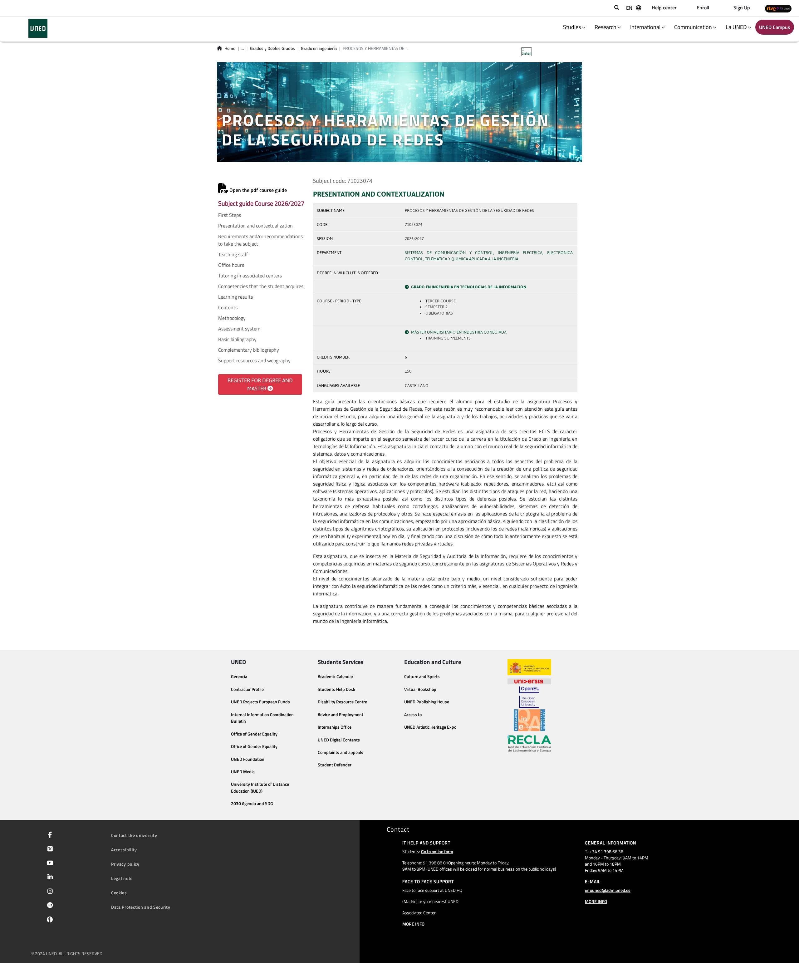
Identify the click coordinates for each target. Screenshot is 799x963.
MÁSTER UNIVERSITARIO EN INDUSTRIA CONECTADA (459, 332)
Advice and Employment (340, 714)
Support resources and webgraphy (254, 360)
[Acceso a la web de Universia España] (529, 680)
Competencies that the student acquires (260, 286)
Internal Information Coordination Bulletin (262, 718)
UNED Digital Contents (339, 739)
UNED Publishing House (426, 701)
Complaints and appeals (340, 752)
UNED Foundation (247, 759)
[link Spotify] (49, 906)
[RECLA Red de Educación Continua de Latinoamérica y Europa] (529, 743)
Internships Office (334, 727)
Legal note (122, 878)
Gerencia (239, 676)
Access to (413, 714)
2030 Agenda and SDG (252, 803)
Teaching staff (233, 254)
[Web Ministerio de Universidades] (529, 667)
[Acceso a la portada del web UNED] (37, 28)
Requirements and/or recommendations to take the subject (260, 239)
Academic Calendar (335, 676)
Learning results (235, 297)
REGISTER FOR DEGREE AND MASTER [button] (260, 384)
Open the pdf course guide (257, 190)
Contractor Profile (247, 689)
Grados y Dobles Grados (272, 48)
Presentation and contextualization (255, 225)
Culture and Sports (422, 676)
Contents (228, 307)
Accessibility (124, 849)
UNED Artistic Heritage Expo (430, 727)
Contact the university (134, 835)
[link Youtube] (49, 863)
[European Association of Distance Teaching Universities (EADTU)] (529, 720)
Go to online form (437, 851)
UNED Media (243, 771)
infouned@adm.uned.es (607, 890)
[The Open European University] (529, 697)
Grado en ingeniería (319, 48)
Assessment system (239, 328)
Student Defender (334, 764)
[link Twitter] (48, 849)
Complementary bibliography (248, 350)
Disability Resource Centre (342, 701)
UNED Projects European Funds (260, 701)
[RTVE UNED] (778, 8)
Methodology (232, 318)
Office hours (231, 265)
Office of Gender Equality (254, 734)
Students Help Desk (336, 689)
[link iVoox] (48, 921)
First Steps (229, 215)
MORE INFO (413, 924)
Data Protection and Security (140, 907)
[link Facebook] (48, 835)
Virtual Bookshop (420, 689)
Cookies (119, 892)
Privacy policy (125, 864)
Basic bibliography (237, 339)
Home (229, 48)
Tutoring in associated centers (250, 275)
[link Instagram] (48, 892)
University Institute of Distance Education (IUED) (260, 787)
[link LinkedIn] (48, 877)
